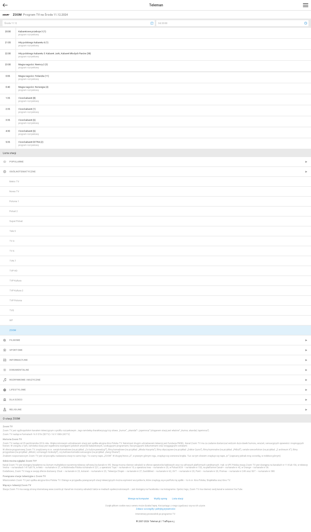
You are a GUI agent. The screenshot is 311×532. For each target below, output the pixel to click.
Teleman (156, 5)
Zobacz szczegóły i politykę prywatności (155, 509)
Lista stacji (177, 498)
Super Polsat (16, 221)
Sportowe (15, 350)
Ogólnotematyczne (22, 171)
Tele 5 (12, 231)
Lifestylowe (17, 389)
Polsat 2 (13, 211)
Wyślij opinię (160, 498)
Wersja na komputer (138, 498)
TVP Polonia (15, 300)
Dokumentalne (19, 369)
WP (11, 320)
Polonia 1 (14, 201)
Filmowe (14, 340)
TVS (11, 310)
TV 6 (11, 251)
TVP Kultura (15, 280)
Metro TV (14, 181)
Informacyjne (18, 360)
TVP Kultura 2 (16, 290)
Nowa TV (14, 191)
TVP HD (13, 270)
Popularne (16, 161)
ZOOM (12, 330)
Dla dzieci (15, 399)
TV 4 (11, 241)
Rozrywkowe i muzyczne (24, 379)
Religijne (15, 409)
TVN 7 (12, 260)
